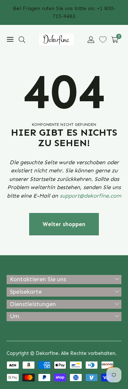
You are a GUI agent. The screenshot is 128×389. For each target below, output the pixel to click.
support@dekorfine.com (90, 195)
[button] (22, 39)
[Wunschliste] (103, 39)
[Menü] (10, 39)
